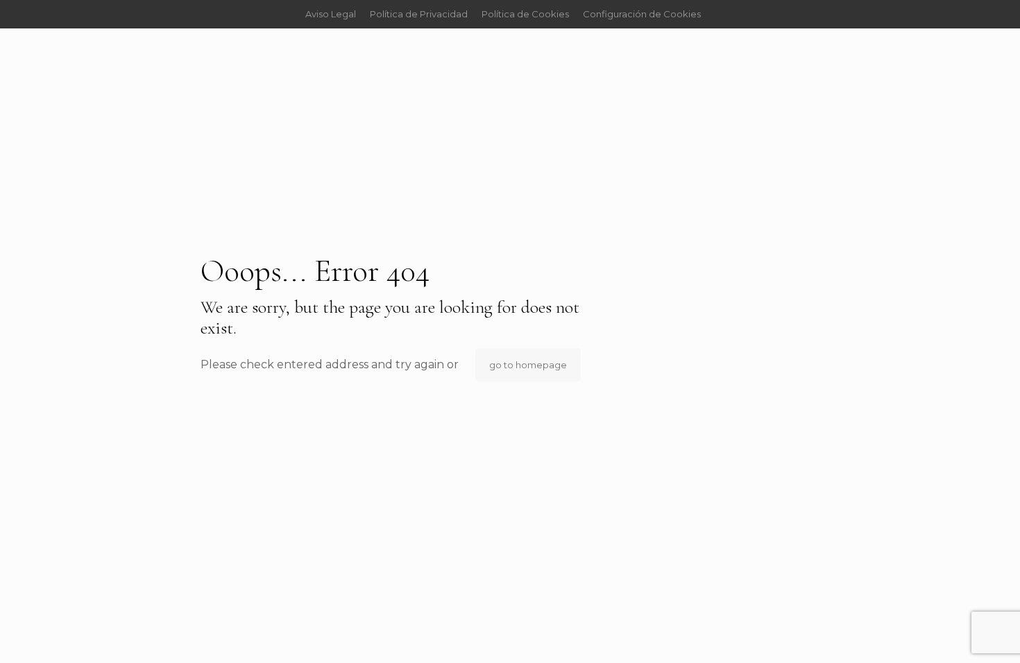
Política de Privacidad (419, 13)
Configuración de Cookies (642, 13)
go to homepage (528, 364)
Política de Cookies (525, 13)
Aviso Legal (330, 13)
